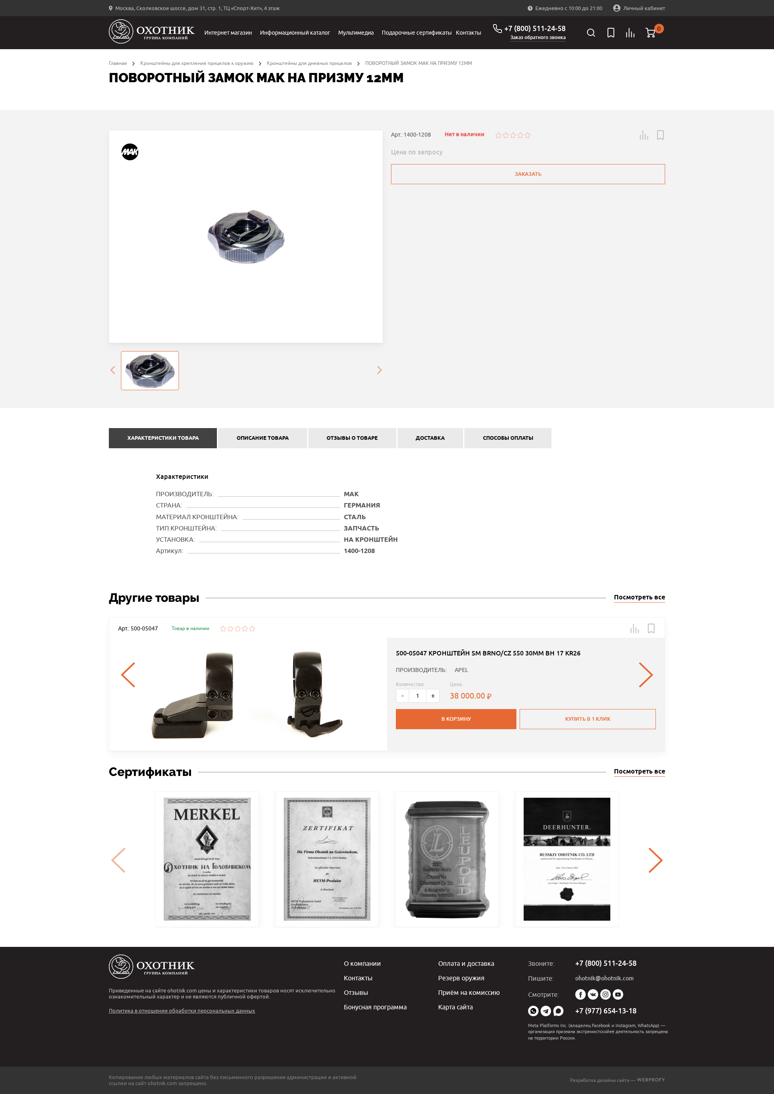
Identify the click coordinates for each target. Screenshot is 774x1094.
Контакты (468, 32)
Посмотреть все (639, 597)
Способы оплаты (508, 438)
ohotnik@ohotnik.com (604, 978)
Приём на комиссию (469, 992)
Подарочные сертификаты (417, 32)
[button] (644, 135)
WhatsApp (533, 1011)
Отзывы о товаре (352, 438)
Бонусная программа (375, 1007)
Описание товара (263, 438)
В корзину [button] (456, 718)
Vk (593, 994)
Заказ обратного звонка (538, 37)
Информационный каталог (295, 32)
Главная (118, 63)
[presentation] (112, 371)
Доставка (430, 438)
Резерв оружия (461, 978)
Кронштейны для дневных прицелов (309, 63)
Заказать (528, 174)
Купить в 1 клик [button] (587, 718)
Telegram (546, 1011)
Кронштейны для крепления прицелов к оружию (197, 63)
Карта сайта (455, 1007)
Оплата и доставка (466, 963)
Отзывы (356, 992)
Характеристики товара (163, 438)
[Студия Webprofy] (651, 1080)
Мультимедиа (356, 32)
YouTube (618, 994)
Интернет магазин (228, 32)
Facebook (580, 994)
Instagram (605, 994)
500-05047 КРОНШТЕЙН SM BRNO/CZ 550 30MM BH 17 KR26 (488, 653)
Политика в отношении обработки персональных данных (182, 1010)
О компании (362, 963)
